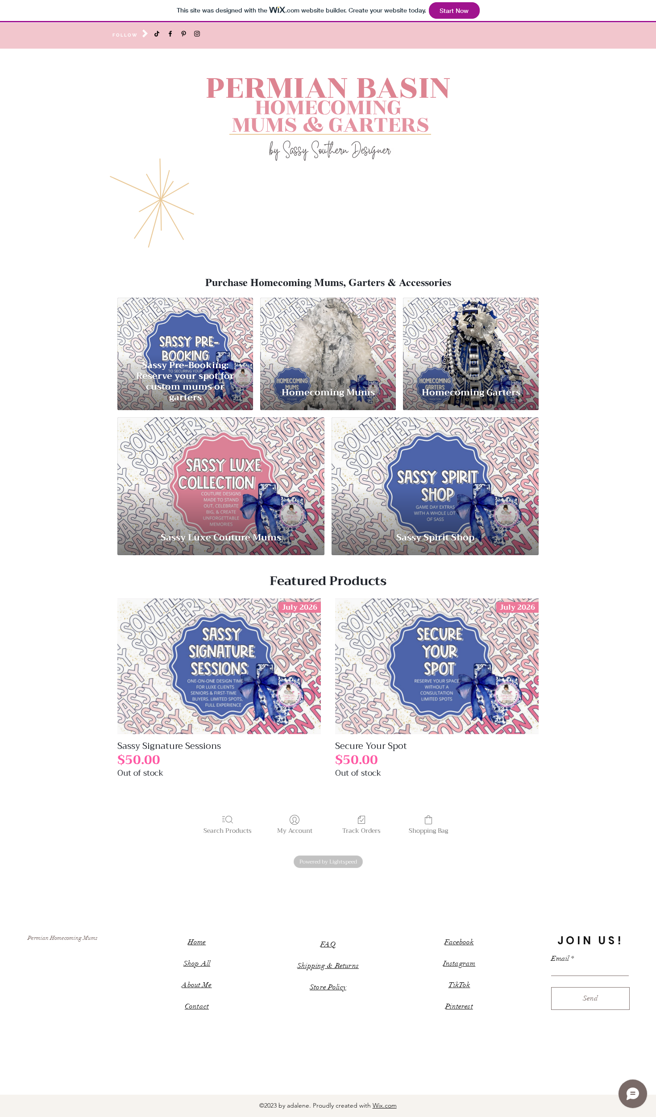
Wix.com (385, 1105)
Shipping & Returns (328, 965)
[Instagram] (197, 33)
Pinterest (459, 1006)
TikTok (459, 984)
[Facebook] (170, 33)
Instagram (459, 963)
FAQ (327, 944)
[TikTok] (157, 33)
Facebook (458, 942)
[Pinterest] (183, 33)
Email (560, 958)
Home (197, 942)
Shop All (196, 963)
